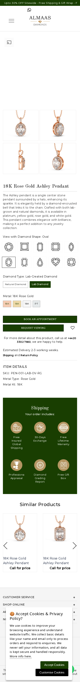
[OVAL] (9, 262)
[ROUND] (9, 246)
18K (7, 303)
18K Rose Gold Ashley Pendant (16, 561)
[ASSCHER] (55, 246)
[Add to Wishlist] (72, 327)
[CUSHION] (71, 262)
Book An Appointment (40, 319)
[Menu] (11, 21)
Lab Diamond (40, 284)
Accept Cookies (54, 664)
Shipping (8, 355)
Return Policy (29, 355)
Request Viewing (33, 328)
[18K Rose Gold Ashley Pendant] (20, 530)
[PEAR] (40, 262)
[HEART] (55, 262)
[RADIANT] (24, 262)
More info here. (21, 656)
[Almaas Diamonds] (40, 20)
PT (36, 303)
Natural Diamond (15, 284)
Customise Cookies (51, 672)
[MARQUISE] (71, 246)
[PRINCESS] (24, 246)
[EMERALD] (40, 246)
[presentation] (5, 545)
